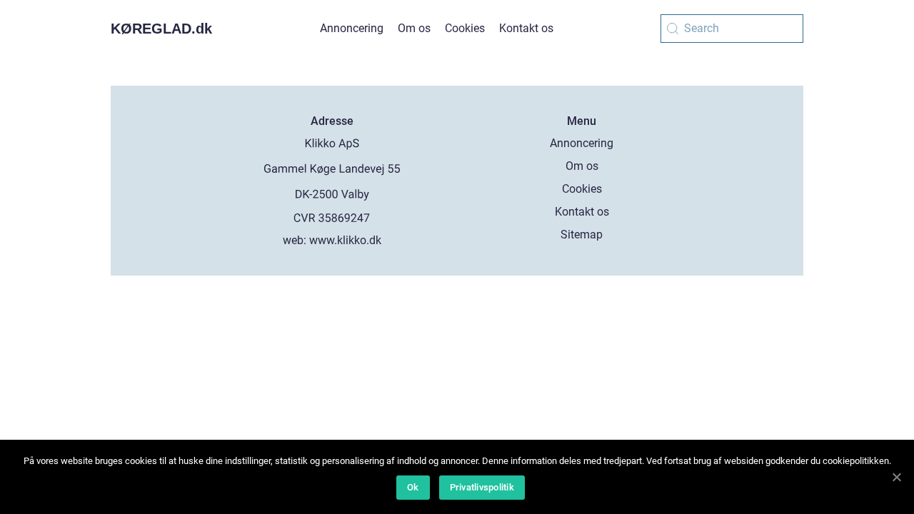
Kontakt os (526, 28)
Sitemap (582, 234)
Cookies (465, 28)
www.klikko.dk (345, 240)
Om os (414, 28)
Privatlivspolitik (482, 487)
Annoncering (351, 28)
